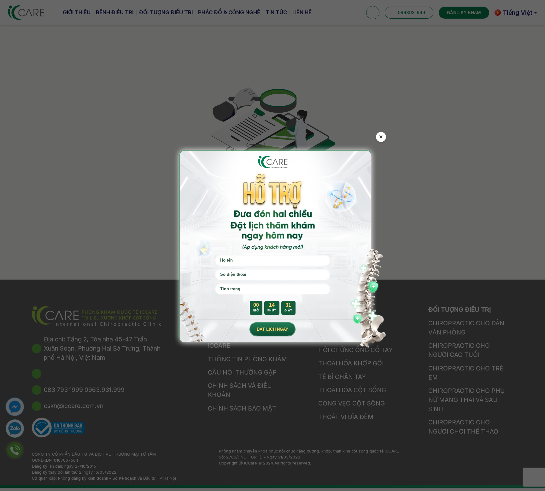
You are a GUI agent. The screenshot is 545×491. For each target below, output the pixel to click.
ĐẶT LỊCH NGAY (272, 329)
